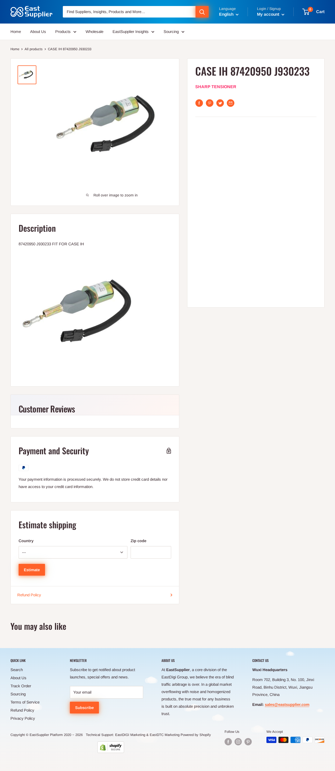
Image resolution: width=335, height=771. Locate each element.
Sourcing (171, 31)
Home (15, 31)
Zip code (138, 540)
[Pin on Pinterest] (209, 103)
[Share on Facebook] (199, 103)
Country (26, 540)
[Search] (202, 12)
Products (63, 31)
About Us (38, 31)
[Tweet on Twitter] (220, 103)
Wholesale (94, 31)
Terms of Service (25, 702)
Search (16, 669)
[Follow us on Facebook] (228, 741)
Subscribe (84, 707)
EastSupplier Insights (131, 31)
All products (34, 49)
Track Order (20, 686)
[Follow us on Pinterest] (248, 741)
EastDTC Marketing (165, 735)
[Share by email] (230, 103)
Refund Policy (29, 595)
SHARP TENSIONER (215, 87)
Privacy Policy (22, 718)
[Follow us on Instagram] (238, 741)
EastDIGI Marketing (130, 735)
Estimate (32, 570)
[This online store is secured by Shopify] (110, 747)
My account (268, 14)
